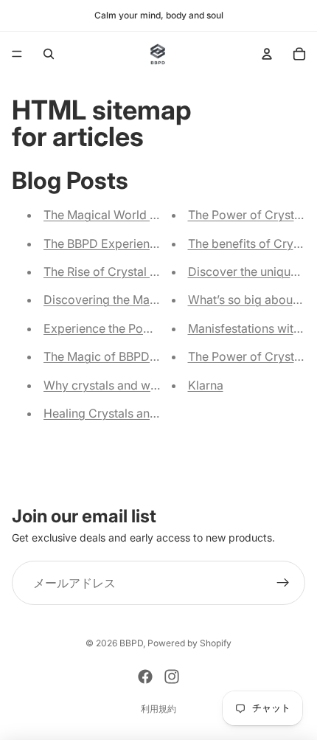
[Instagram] (172, 676)
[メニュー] (17, 54)
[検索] (48, 54)
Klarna (205, 385)
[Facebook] (145, 676)
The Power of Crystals (249, 356)
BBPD (131, 643)
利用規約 (158, 708)
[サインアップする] (283, 583)
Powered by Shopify (189, 643)
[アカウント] (267, 54)
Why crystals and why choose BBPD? (145, 385)
